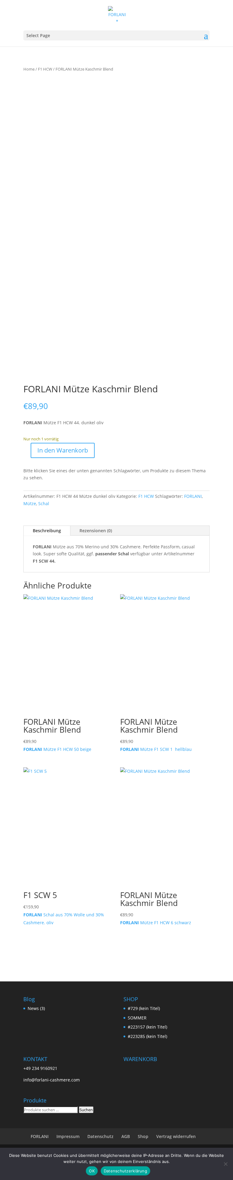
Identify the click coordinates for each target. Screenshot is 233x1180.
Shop (143, 1136)
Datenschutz (100, 1136)
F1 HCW (45, 69)
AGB (125, 1136)
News (33, 1008)
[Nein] (225, 1164)
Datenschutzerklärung (125, 1170)
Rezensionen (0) (95, 530)
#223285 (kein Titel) (147, 1036)
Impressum (67, 1136)
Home (29, 69)
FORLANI (193, 496)
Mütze (29, 503)
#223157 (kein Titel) (147, 1027)
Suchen (86, 1109)
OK (92, 1170)
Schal (43, 503)
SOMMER (137, 1018)
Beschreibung (47, 530)
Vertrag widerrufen (176, 1136)
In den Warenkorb (62, 450)
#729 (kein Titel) (144, 1008)
